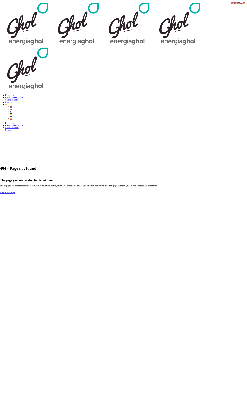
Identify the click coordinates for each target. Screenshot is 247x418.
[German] (11, 114)
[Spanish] (6, 104)
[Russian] (11, 116)
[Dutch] (11, 107)
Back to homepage (7, 192)
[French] (11, 111)
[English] (11, 109)
